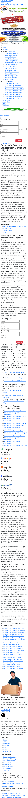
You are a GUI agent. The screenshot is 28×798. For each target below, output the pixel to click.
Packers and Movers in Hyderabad (13, 650)
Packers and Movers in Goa (11, 652)
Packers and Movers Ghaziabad (14, 89)
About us (5, 49)
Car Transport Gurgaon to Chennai (14, 436)
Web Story (6, 743)
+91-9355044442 (4, 143)
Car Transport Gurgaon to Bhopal (14, 425)
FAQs (4, 104)
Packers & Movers (10, 79)
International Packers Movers (13, 62)
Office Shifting (7, 764)
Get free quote (7, 230)
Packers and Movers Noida (13, 85)
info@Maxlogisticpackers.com (14, 783)
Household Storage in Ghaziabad (13, 661)
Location (5, 81)
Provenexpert (7, 768)
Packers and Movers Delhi (12, 83)
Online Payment (4, 5)
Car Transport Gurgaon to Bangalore (15, 423)
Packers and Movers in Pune (11, 645)
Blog (4, 747)
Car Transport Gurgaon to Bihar (13, 431)
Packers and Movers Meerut (13, 92)
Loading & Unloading (11, 55)
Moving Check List (16, 797)
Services (5, 51)
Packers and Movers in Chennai (12, 646)
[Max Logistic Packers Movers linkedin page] (4, 786)
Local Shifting (7, 762)
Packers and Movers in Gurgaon (14, 372)
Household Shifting (9, 761)
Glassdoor (6, 770)
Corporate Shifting (10, 70)
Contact (5, 749)
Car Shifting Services (11, 66)
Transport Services (10, 74)
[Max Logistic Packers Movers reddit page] (8, 786)
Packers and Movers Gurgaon (14, 87)
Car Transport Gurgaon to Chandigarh (15, 433)
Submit (18, 141)
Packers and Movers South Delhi (14, 98)
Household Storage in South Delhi (13, 668)
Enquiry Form (6, 102)
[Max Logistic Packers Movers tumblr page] (10, 786)
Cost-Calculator (19, 5)
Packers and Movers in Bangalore (13, 648)
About (5, 742)
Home (4, 47)
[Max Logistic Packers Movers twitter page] (7, 786)
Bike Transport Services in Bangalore (14, 638)
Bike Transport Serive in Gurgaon (14, 378)
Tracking (12, 5)
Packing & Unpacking (11, 53)
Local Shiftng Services (11, 59)
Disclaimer (12, 795)
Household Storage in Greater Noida (14, 663)
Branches (6, 745)
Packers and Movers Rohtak (13, 94)
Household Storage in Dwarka (12, 665)
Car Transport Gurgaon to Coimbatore (15, 445)
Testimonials (4, 795)
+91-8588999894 (9, 781)
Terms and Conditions (7, 793)
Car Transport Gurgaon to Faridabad (15, 411)
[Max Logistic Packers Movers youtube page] (12, 786)
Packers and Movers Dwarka (13, 96)
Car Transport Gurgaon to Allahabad (15, 416)
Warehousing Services (11, 76)
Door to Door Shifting (11, 64)
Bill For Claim (6, 100)
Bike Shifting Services (11, 68)
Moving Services (8, 228)
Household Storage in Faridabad (12, 659)
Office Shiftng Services (11, 61)
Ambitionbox (7, 751)
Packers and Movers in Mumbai (12, 643)
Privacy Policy (18, 793)
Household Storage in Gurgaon (12, 657)
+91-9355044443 (6, 1)
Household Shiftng (10, 57)
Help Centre (18, 795)
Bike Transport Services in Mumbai (13, 636)
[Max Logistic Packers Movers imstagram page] (3, 786)
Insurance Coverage (11, 77)
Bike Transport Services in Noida (12, 634)
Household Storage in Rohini (11, 666)
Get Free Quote (4, 115)
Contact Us (5, 106)
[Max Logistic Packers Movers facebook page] (1, 786)
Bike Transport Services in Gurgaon (13, 632)
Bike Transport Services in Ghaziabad (14, 630)
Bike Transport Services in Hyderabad (14, 640)
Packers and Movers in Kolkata (12, 654)
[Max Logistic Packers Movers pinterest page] (6, 786)
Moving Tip (7, 797)
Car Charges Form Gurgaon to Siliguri (14, 226)
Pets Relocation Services (12, 72)
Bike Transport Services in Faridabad (14, 628)
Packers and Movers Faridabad (14, 91)
